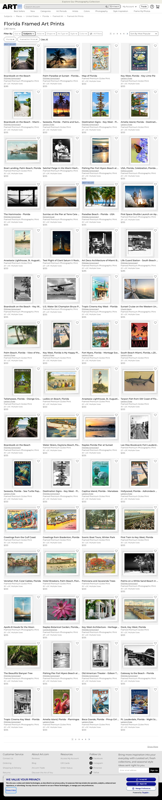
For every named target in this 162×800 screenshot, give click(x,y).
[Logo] (12, 6)
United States (32, 16)
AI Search (115, 6)
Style (72, 34)
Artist (39, 34)
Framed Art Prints (75, 16)
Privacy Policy (11, 790)
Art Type (61, 34)
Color (82, 34)
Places (19, 16)
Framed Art (58, 16)
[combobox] (64, 6)
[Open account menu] (136, 6)
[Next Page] (127, 33)
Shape (50, 34)
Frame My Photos (142, 11)
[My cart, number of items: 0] (158, 7)
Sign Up (154, 770)
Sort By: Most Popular (140, 34)
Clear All (44, 39)
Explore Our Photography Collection (81, 2)
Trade (144, 6)
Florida (45, 16)
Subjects (8, 16)
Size (16, 34)
